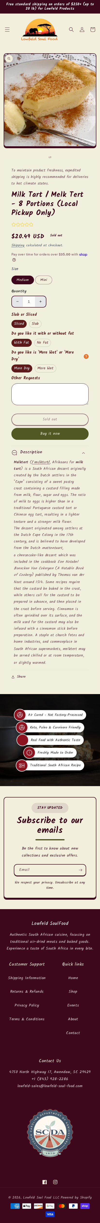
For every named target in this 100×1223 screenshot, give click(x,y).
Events (73, 1005)
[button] (7, 29)
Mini (43, 280)
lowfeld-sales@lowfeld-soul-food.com (50, 1086)
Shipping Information (27, 978)
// (41, 462)
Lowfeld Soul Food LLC (41, 1197)
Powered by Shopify (76, 1197)
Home (73, 978)
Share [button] (21, 676)
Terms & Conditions (27, 1019)
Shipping (18, 245)
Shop (73, 992)
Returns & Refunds (27, 992)
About (73, 1019)
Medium (23, 280)
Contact (73, 1033)
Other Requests (25, 378)
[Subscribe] (80, 870)
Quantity (18, 291)
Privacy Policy (27, 1005)
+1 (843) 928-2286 (50, 1079)
